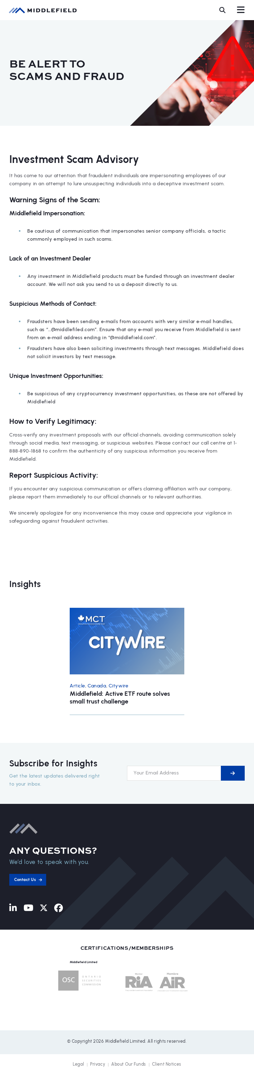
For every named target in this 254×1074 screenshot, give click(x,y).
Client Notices (166, 1064)
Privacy (97, 1064)
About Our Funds (128, 1064)
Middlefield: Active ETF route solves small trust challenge (120, 697)
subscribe (233, 773)
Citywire (119, 686)
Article (77, 686)
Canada (97, 686)
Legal (78, 1064)
